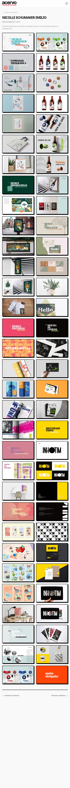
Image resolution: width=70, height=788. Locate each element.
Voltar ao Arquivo (11, 12)
